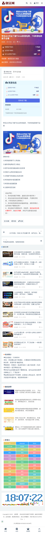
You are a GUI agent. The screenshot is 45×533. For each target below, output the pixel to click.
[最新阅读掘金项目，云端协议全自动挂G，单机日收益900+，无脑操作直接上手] (8, 283)
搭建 (34, 465)
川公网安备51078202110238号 (22, 523)
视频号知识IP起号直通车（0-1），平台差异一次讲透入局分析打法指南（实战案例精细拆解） (28, 392)
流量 (9, 471)
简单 (34, 477)
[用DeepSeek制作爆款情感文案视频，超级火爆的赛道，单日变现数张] (9, 410)
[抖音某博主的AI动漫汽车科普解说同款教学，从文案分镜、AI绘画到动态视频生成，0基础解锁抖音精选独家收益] (8, 314)
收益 (9, 468)
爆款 (34, 471)
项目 (34, 487)
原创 (22, 452)
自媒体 (22, 480)
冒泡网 (3, 42)
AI (9, 443)
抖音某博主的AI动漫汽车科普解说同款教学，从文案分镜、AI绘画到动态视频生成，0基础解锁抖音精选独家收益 (28, 314)
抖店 (22, 462)
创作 (9, 449)
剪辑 (34, 449)
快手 (22, 459)
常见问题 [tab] (18, 72)
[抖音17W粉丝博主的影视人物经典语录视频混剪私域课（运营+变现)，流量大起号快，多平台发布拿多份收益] (8, 304)
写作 (34, 446)
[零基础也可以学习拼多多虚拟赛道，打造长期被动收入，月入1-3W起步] (8, 324)
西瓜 (34, 480)
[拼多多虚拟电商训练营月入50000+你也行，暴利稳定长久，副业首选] (9, 402)
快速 (34, 459)
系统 (9, 480)
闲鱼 (22, 487)
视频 (9, 484)
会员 (17, 531)
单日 (9, 452)
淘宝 (22, 471)
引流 (9, 459)
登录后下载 (22, 100)
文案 (22, 468)
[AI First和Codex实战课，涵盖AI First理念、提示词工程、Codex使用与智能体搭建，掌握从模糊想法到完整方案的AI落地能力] (8, 274)
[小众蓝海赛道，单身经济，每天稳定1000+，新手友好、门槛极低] (8, 295)
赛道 (9, 487)
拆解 (9, 465)
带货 (34, 455)
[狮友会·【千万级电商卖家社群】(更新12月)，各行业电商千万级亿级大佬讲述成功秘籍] (9, 428)
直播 (34, 474)
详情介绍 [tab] (8, 72)
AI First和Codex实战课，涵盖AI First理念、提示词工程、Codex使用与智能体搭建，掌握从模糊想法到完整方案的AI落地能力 (28, 274)
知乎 (9, 477)
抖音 (34, 462)
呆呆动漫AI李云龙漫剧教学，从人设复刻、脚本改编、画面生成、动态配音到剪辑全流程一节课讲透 (28, 254)
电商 (22, 474)
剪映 (22, 449)
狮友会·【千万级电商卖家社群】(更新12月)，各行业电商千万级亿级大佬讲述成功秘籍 (28, 429)
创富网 (16, 514)
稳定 (22, 477)
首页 (12, 77)
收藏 (7, 221)
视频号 (34, 484)
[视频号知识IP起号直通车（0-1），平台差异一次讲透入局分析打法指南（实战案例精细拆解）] (9, 392)
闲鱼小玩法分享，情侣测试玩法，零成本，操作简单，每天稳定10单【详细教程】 (27, 419)
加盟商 (28, 531)
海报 (14, 221)
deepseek (22, 443)
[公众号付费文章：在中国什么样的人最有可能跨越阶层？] (8, 334)
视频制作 (22, 484)
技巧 (9, 462)
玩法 (9, 474)
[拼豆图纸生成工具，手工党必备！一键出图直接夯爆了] (8, 345)
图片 (34, 452)
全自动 (22, 446)
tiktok (34, 443)
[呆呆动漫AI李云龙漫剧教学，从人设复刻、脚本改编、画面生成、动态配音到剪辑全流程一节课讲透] (8, 254)
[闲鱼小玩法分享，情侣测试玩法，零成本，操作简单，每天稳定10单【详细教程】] (9, 420)
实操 (9, 455)
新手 (34, 468)
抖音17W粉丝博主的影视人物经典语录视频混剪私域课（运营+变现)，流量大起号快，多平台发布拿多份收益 (28, 304)
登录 (37, 3)
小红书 (22, 455)
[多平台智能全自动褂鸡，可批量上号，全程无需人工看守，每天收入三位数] (8, 263)
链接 (21, 221)
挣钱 (22, 465)
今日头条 (9, 446)
